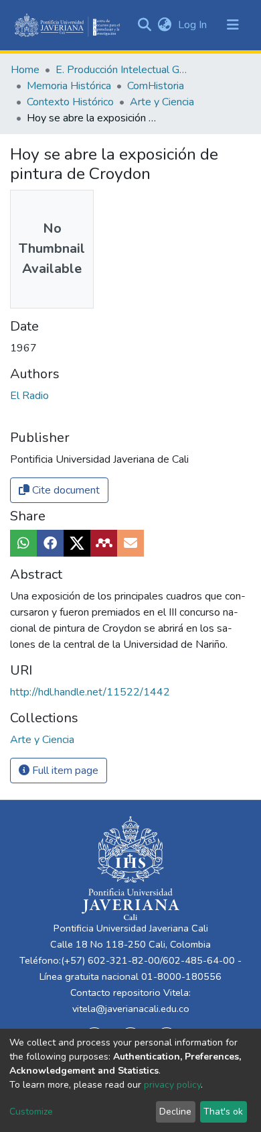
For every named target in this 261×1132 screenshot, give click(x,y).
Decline (175, 1111)
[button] (164, 25)
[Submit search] (144, 25)
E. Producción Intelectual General (122, 69)
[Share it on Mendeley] (103, 543)
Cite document (64, 490)
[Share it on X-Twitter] (77, 543)
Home (25, 69)
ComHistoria (155, 85)
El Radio (29, 395)
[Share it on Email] (130, 543)
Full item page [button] (63, 770)
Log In (193, 24)
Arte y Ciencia (162, 102)
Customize (31, 1111)
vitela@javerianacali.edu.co (130, 1008)
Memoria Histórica (69, 85)
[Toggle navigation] (233, 25)
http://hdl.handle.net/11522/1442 (90, 692)
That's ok (223, 1111)
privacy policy (172, 1084)
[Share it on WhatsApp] (23, 543)
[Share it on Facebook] (50, 543)
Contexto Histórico (70, 102)
